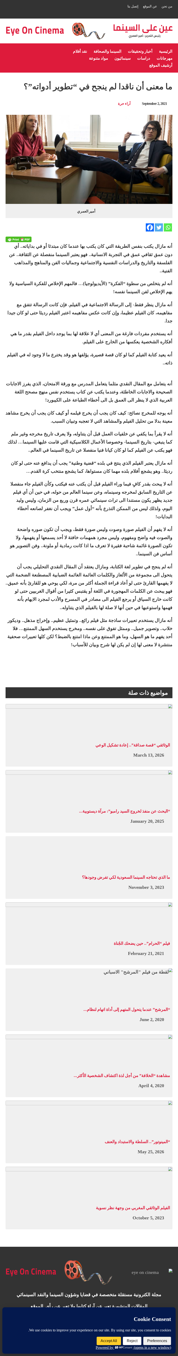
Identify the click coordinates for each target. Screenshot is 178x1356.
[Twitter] (159, 227)
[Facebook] (150, 227)
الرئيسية (165, 51)
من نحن (167, 6)
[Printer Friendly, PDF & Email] (19, 239)
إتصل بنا (132, 6)
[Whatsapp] (168, 227)
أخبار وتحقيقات (140, 51)
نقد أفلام (80, 51)
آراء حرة (124, 104)
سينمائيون (122, 58)
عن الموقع (150, 6)
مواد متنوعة (98, 58)
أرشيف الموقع (160, 65)
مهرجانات (164, 58)
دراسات (143, 58)
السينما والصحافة (107, 51)
